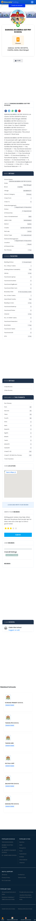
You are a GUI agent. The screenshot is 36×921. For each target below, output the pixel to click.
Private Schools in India (26, 892)
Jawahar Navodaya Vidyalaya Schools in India (25, 897)
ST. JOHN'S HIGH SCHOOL (9, 855)
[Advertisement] (18, 83)
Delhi (20, 845)
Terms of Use (22, 877)
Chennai (21, 862)
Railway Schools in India (25, 909)
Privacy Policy (6, 877)
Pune (20, 851)
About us (4, 874)
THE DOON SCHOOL (7, 842)
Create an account (16, 5)
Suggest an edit (14, 630)
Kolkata (21, 857)
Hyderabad (22, 854)
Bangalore (22, 848)
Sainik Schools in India (8, 909)
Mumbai (21, 842)
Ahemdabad (23, 860)
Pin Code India (6, 880)
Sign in (4, 5)
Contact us (21, 874)
